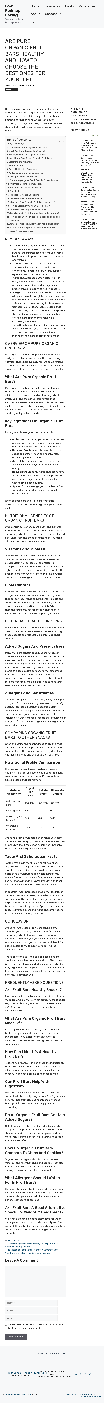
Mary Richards (10, 85)
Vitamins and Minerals (20, 162)
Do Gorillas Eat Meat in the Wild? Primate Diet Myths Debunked (89, 225)
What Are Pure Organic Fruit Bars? (27, 151)
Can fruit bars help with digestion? (28, 209)
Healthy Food (11, 89)
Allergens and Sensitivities (23, 176)
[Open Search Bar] (32, 21)
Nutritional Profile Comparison (26, 184)
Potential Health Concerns (23, 169)
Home (35, 6)
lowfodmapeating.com (18, 1394)
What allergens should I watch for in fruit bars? (35, 224)
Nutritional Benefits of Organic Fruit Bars (30, 158)
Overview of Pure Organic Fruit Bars (28, 147)
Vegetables (87, 6)
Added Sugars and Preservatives (26, 173)
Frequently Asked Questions (24, 195)
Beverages (52, 6)
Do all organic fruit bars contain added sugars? (34, 213)
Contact (51, 14)
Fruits (69, 6)
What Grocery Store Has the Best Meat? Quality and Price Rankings (89, 209)
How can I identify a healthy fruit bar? (30, 206)
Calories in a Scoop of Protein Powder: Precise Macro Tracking (90, 193)
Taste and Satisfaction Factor (26, 187)
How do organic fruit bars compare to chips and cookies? (35, 218)
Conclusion (15, 191)
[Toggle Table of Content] (60, 140)
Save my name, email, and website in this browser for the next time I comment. (36, 1326)
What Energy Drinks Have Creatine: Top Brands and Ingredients (87, 177)
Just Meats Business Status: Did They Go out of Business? (90, 161)
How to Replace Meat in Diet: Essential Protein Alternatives (89, 146)
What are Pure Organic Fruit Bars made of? (32, 202)
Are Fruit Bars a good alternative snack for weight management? (32, 229)
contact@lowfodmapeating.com (28, 1373)
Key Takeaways (16, 143)
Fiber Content (15, 165)
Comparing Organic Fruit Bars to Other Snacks (33, 180)
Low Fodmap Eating (12, 10)
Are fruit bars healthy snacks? (26, 198)
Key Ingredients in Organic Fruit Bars (28, 154)
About (35, 14)
